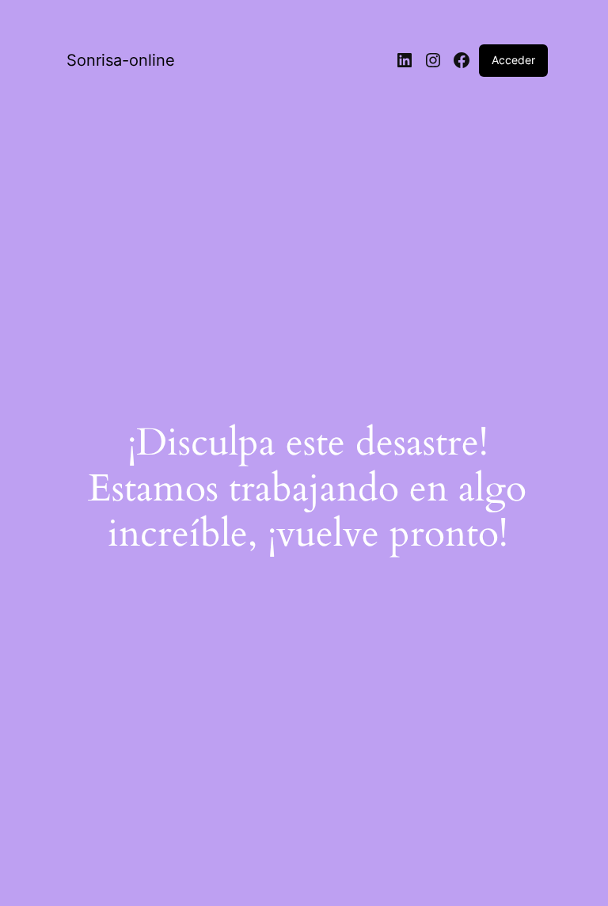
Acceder (513, 60)
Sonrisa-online (120, 60)
